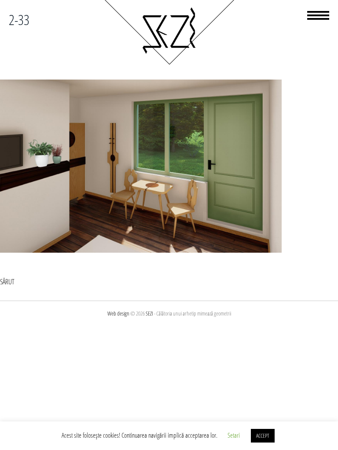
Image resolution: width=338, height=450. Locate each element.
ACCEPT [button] (262, 435)
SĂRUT (7, 282)
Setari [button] (234, 435)
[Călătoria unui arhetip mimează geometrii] (169, 63)
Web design (118, 313)
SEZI (149, 313)
